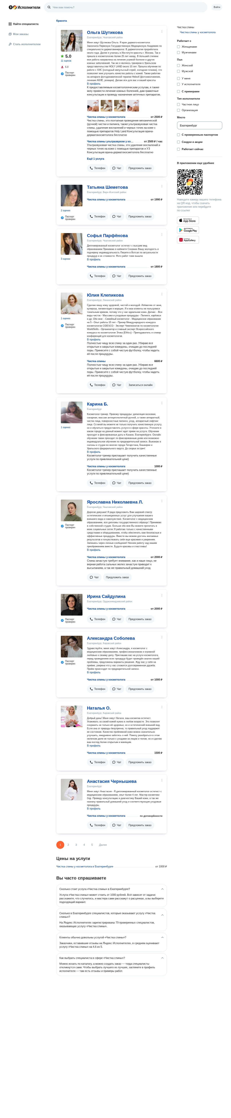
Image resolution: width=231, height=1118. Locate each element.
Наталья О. (99, 708)
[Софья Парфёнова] (71, 244)
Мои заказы (21, 34)
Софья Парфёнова (107, 235)
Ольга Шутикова (105, 32)
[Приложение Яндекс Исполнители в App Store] (188, 220)
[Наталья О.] (71, 716)
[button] (97, 168)
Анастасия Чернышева (111, 781)
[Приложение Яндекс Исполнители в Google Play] (188, 230)
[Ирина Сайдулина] (71, 605)
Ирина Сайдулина (106, 596)
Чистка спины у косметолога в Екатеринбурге (84, 866)
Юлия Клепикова (105, 295)
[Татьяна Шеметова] (71, 195)
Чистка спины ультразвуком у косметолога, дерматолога (110, 141)
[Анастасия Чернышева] (71, 789)
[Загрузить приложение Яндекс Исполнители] (199, 182)
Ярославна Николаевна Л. (115, 502)
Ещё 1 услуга (95, 158)
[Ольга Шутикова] (71, 41)
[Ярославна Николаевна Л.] (71, 510)
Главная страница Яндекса (11, 7)
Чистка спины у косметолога (106, 116)
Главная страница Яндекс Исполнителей (24, 7)
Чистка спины (96, 361)
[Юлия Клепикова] (71, 303)
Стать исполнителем (27, 44)
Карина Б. (97, 404)
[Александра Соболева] (71, 646)
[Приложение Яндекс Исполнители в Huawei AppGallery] (188, 240)
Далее (103, 844)
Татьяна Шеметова (107, 187)
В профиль (94, 83)
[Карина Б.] (71, 412)
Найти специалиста (25, 23)
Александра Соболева (111, 638)
